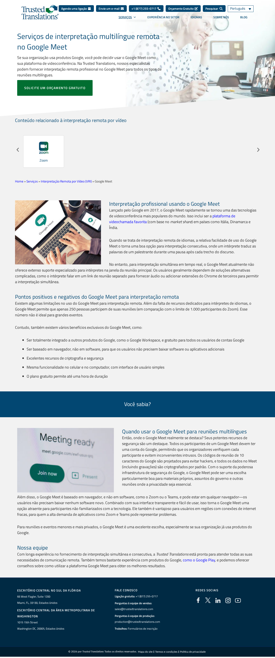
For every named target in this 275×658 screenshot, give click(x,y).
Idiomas (196, 17)
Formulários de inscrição (142, 628)
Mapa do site (145, 651)
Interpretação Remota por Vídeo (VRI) (66, 181)
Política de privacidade (193, 651)
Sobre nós (221, 17)
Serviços (125, 17)
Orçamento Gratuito (181, 8)
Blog (244, 17)
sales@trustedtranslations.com (134, 609)
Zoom (44, 160)
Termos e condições (166, 651)
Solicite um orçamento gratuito (55, 87)
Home (19, 181)
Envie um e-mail (109, 8)
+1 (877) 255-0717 (144, 8)
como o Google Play (199, 560)
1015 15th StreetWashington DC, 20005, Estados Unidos (40, 625)
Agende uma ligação (74, 8)
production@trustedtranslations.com (137, 621)
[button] (17, 150)
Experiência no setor (163, 17)
